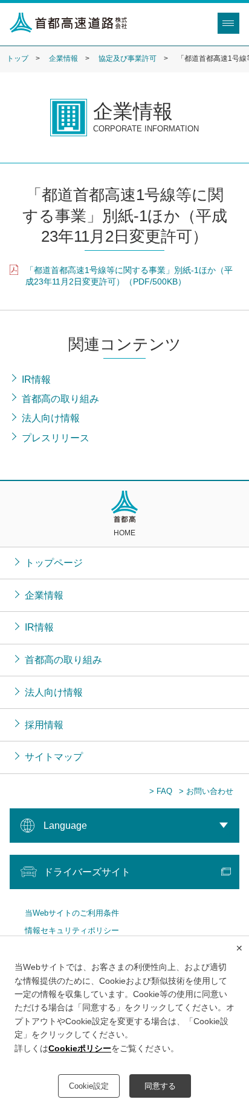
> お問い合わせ (206, 791)
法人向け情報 (54, 692)
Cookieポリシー (79, 1048)
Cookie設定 (89, 1085)
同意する (160, 1085)
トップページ (54, 562)
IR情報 (39, 626)
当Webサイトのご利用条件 (72, 912)
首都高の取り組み (63, 659)
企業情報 (63, 58)
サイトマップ (54, 756)
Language (65, 825)
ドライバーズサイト (87, 871)
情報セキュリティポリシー (72, 930)
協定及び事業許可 (128, 58)
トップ (17, 58)
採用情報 (44, 724)
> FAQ (160, 791)
